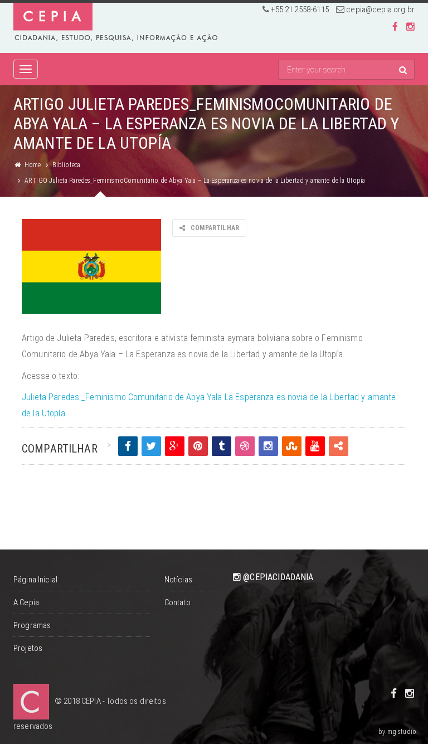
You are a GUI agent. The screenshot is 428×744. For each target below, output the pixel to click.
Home (33, 165)
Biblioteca (66, 165)
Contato (177, 602)
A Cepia (26, 602)
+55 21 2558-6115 (299, 9)
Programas (32, 625)
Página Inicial (35, 580)
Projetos (27, 648)
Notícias (178, 580)
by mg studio (397, 732)
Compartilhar (215, 228)
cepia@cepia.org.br (380, 9)
